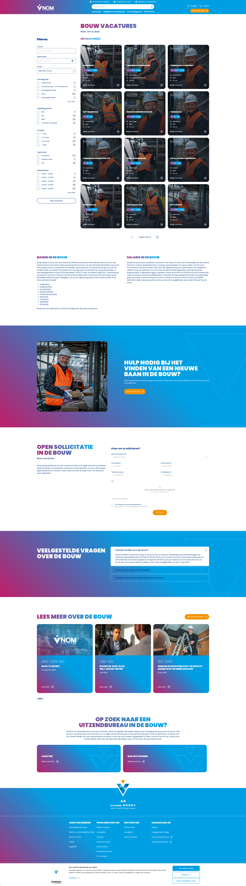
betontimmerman (194, 270)
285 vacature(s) (56, 201)
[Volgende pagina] (157, 237)
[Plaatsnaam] (56, 61)
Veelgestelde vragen (160, 832)
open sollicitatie (184, 380)
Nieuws (155, 827)
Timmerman (129, 827)
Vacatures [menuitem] (96, 12)
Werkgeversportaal (160, 842)
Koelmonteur (102, 846)
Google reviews (129, 808)
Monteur (100, 837)
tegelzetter (181, 270)
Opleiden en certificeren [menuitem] (114, 12)
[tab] (40, 698)
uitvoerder (190, 275)
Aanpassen (185, 874)
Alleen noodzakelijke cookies (186, 881)
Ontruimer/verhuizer (48, 294)
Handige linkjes (161, 822)
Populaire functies (108, 822)
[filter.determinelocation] (73, 61)
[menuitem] (123, 6)
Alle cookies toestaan (186, 868)
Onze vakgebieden (80, 822)
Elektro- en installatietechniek (81, 832)
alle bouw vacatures (88, 308)
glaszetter (146, 272)
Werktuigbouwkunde (78, 827)
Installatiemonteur (104, 851)
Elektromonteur (103, 827)
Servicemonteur (103, 842)
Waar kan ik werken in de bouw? (132, 570)
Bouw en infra (75, 837)
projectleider (69, 272)
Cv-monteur (102, 856)
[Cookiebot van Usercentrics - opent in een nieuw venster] (56, 882)
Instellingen (73, 878)
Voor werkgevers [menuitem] (134, 12)
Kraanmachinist (46, 292)
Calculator (44, 299)
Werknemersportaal (160, 837)
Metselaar (44, 297)
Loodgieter (101, 832)
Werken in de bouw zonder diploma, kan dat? (139, 577)
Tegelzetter (44, 284)
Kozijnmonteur (46, 287)
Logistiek (72, 846)
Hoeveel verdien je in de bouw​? (131, 550)
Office (71, 842)
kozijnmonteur (133, 272)
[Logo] (45, 9)
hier (112, 872)
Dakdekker (44, 302)
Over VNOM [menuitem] (149, 12)
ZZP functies (131, 822)
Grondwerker (45, 289)
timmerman (92, 270)
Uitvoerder (44, 304)
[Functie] (56, 51)
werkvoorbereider (106, 270)
